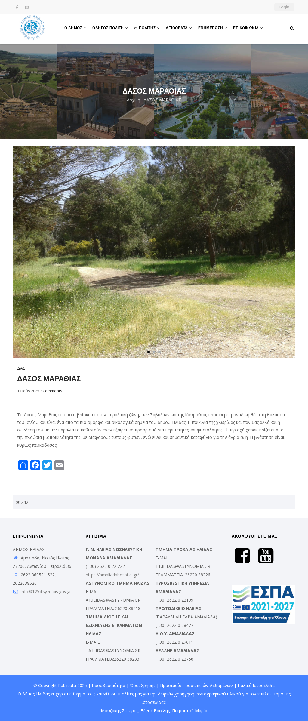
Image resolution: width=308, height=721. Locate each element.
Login (284, 7)
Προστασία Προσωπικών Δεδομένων (196, 685)
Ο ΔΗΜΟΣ (73, 28)
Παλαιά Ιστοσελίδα (256, 685)
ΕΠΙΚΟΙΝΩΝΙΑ (246, 28)
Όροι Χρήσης (142, 685)
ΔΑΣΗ (23, 368)
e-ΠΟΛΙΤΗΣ (145, 28)
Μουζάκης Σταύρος (119, 710)
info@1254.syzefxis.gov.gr (45, 591)
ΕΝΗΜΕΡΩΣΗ (211, 28)
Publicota (67, 685)
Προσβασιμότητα (108, 685)
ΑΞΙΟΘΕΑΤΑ (177, 28)
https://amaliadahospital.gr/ (112, 575)
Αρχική (133, 100)
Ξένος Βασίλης (155, 710)
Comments (52, 390)
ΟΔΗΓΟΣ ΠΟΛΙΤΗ (108, 28)
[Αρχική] (32, 29)
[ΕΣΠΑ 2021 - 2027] (263, 589)
